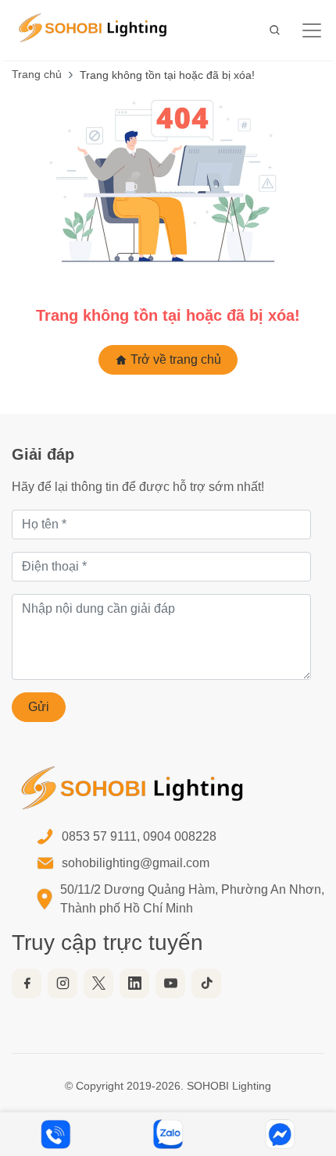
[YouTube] (170, 983)
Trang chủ (37, 74)
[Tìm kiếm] (275, 30)
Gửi (38, 706)
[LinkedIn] (134, 983)
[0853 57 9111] (56, 1134)
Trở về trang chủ (174, 359)
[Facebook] (26, 983)
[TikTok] (206, 983)
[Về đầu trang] (304, 1078)
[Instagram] (62, 983)
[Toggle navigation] (305, 30)
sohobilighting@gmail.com (135, 863)
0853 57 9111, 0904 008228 (139, 836)
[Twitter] (98, 983)
